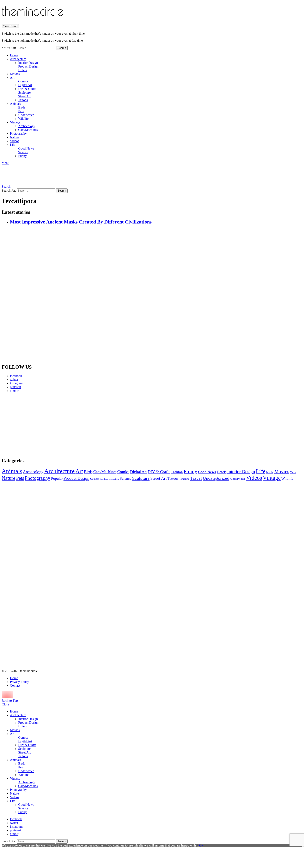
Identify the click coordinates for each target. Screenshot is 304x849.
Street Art (24, 96)
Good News (26, 148)
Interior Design (28, 62)
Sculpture (24, 92)
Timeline (184, 478)
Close (5, 704)
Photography (18, 133)
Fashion (177, 472)
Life (12, 144)
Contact (15, 685)
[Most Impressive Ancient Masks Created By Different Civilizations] (156, 294)
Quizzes (94, 478)
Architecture (18, 59)
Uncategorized (216, 478)
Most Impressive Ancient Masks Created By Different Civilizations (81, 222)
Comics (23, 81)
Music (293, 472)
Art (12, 77)
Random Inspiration (109, 479)
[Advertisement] (40, 425)
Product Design (28, 66)
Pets (21, 111)
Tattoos (23, 100)
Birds (21, 107)
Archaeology (26, 126)
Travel (196, 478)
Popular (57, 478)
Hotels (22, 70)
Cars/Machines (28, 130)
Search (61, 48)
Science (23, 152)
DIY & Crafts (27, 89)
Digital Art (25, 85)
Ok (201, 845)
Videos (14, 141)
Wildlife (23, 118)
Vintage (15, 122)
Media (269, 472)
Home (14, 55)
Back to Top (10, 700)
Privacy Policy (19, 682)
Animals (15, 103)
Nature (14, 137)
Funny (22, 156)
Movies (15, 74)
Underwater (26, 115)
